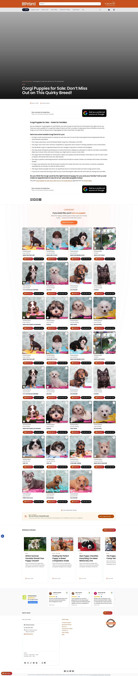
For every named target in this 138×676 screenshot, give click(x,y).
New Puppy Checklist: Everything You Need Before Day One (88, 558)
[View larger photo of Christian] (90, 264)
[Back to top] (114, 613)
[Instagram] (28, 663)
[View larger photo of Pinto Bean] (90, 472)
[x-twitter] (39, 663)
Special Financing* (66, 624)
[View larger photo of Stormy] (114, 264)
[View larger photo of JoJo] (90, 437)
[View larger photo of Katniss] (114, 437)
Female (51, 253)
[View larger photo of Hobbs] (42, 472)
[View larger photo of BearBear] (66, 298)
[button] (115, 599)
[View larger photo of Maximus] (42, 229)
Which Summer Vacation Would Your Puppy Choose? (34, 558)
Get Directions (29, 634)
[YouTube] (34, 663)
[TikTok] (31, 663)
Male (26, 253)
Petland (58, 553)
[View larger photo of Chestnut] (42, 264)
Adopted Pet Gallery (65, 9)
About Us (64, 626)
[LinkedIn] (44, 663)
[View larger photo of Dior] (66, 264)
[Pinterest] (36, 663)
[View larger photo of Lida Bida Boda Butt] (90, 298)
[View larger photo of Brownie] (42, 298)
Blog (83, 9)
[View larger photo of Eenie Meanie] (66, 437)
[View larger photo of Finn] (114, 298)
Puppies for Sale (35, 9)
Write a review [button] (32, 602)
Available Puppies (66, 622)
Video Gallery (54, 9)
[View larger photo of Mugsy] (66, 472)
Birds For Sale (45, 9)
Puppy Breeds (76, 9)
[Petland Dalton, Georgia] (29, 3)
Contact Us (65, 630)
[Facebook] (25, 663)
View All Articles (109, 530)
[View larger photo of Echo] (114, 229)
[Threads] (42, 663)
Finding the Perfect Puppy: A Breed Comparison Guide (60, 558)
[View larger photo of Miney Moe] (42, 437)
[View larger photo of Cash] (90, 229)
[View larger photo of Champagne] (66, 229)
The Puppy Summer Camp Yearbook (115, 557)
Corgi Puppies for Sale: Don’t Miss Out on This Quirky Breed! (54, 181)
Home (23, 81)
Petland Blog (87, 181)
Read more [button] (68, 605)
